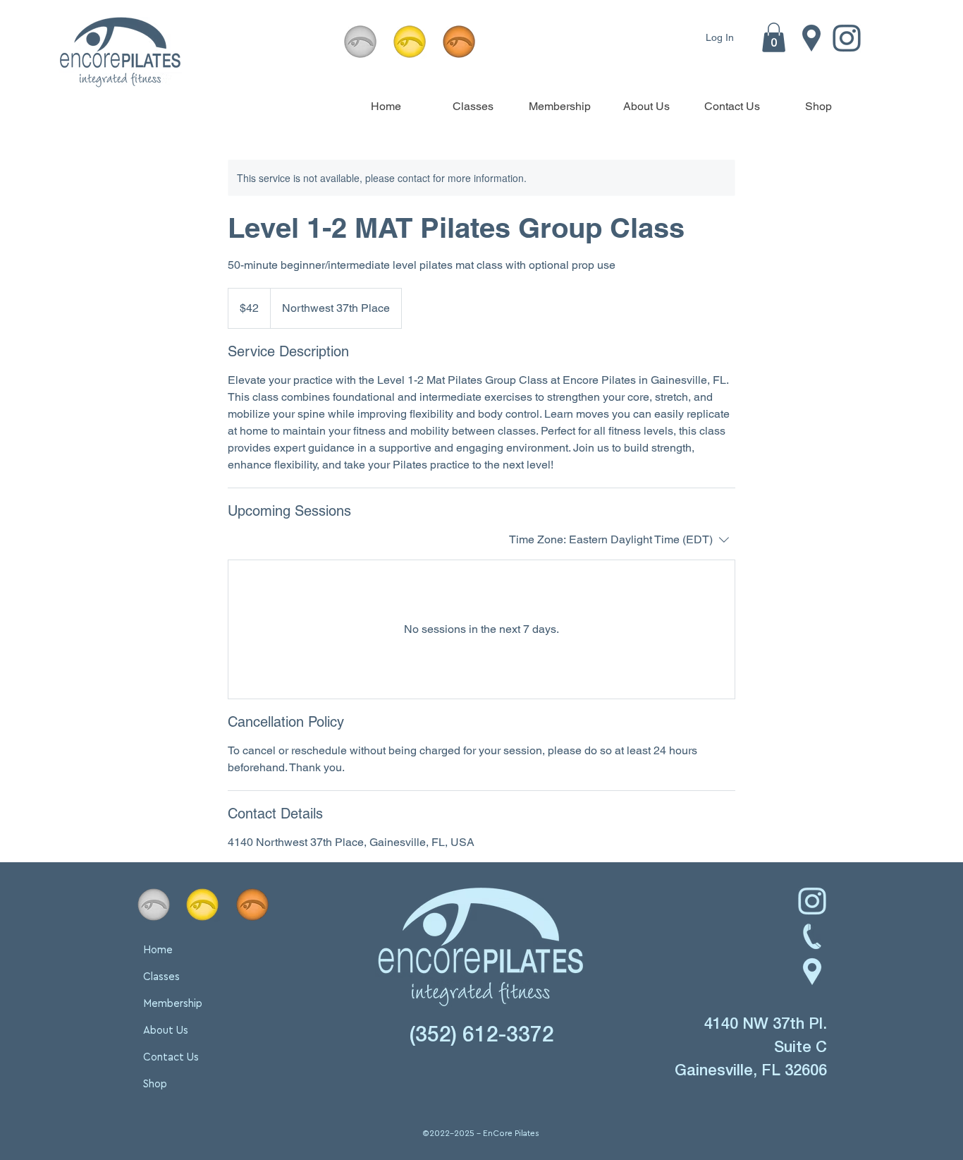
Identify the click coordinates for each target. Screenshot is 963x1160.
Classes (161, 977)
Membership (172, 1003)
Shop (155, 1084)
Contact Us (171, 1057)
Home (158, 950)
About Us (165, 1030)
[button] (773, 37)
